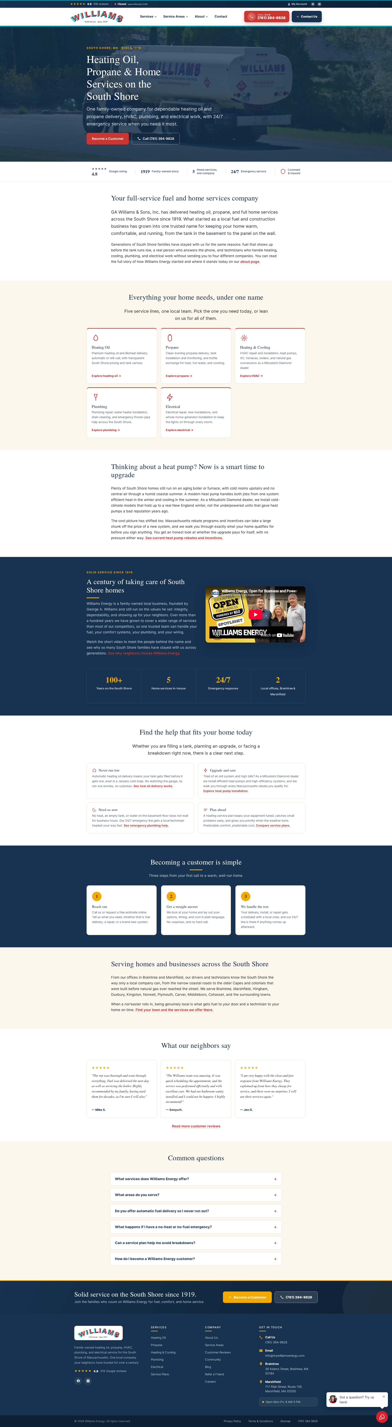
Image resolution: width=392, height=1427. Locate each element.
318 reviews (101, 4)
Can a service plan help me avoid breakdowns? (155, 1243)
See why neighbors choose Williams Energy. (144, 653)
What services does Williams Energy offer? (152, 1179)
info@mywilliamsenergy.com (285, 1356)
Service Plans (160, 1374)
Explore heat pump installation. (225, 791)
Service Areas (174, 16)
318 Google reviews (113, 1371)
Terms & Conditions (260, 1421)
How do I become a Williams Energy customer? (155, 1259)
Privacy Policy (232, 1421)
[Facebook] (312, 4)
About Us (211, 1338)
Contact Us (309, 16)
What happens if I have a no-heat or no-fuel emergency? (163, 1227)
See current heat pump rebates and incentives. (184, 538)
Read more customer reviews (196, 1126)
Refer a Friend (214, 1374)
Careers (210, 1381)
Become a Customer (108, 139)
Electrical (157, 1367)
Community (213, 1359)
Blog (208, 1367)
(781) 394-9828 (299, 1297)
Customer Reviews (218, 1352)
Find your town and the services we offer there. (174, 1010)
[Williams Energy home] (96, 16)
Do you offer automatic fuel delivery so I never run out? (162, 1211)
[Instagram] (319, 4)
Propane (156, 1345)
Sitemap (285, 1421)
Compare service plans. (273, 825)
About (200, 16)
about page (249, 262)
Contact (221, 16)
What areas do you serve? (137, 1195)
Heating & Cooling (163, 1352)
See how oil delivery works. (153, 786)
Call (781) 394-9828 (158, 139)
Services (146, 16)
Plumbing (157, 1359)
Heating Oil (158, 1338)
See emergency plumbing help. (146, 825)
